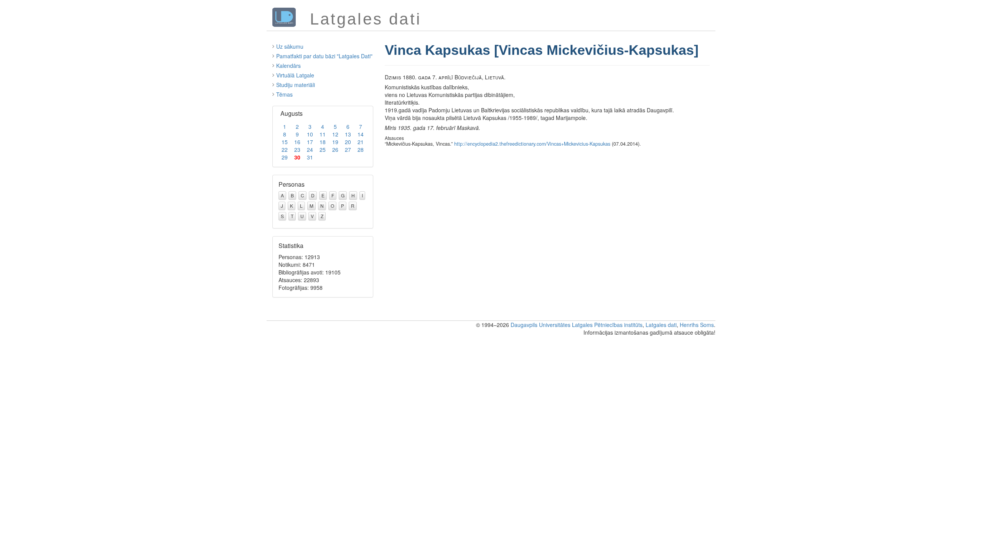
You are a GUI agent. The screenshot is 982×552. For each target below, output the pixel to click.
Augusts (291, 113)
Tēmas (284, 94)
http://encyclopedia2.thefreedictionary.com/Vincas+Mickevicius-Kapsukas (532, 143)
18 (323, 142)
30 (297, 157)
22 (285, 149)
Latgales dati (661, 325)
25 (323, 149)
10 (310, 134)
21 (361, 142)
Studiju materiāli (295, 85)
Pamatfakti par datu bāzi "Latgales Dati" (324, 56)
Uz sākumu (289, 46)
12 (335, 134)
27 (348, 149)
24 (310, 149)
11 (323, 134)
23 (297, 149)
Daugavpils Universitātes (540, 325)
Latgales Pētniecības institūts (607, 325)
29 (285, 157)
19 (335, 142)
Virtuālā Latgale (295, 75)
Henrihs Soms (697, 325)
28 (361, 149)
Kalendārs (288, 65)
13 (348, 134)
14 (361, 134)
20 (348, 142)
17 (310, 142)
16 (297, 142)
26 (335, 149)
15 (285, 142)
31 (310, 157)
